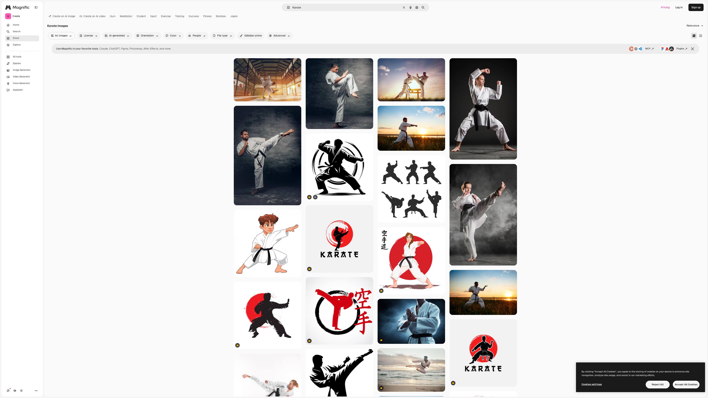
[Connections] (8, 391)
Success (194, 16)
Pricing (665, 7)
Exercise (166, 16)
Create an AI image (64, 16)
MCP (647, 48)
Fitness (207, 16)
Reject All (658, 384)
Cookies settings (592, 384)
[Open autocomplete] (287, 7)
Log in (679, 7)
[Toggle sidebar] (36, 7)
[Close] (692, 49)
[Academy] (15, 391)
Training (179, 16)
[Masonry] (694, 36)
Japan (234, 16)
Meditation (126, 16)
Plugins (680, 48)
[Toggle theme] (21, 391)
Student (141, 16)
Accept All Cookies (686, 384)
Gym (112, 16)
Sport (153, 16)
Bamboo (221, 16)
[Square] (701, 36)
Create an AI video (94, 16)
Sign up (696, 7)
